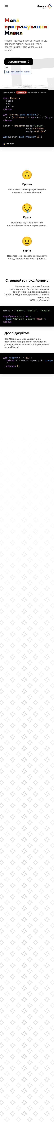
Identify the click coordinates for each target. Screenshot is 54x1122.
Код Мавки (10, 339)
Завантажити (17, 61)
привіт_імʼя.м (9, 92)
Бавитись (10, 144)
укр (7, 71)
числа (43, 92)
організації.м (33, 92)
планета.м (21, 92)
